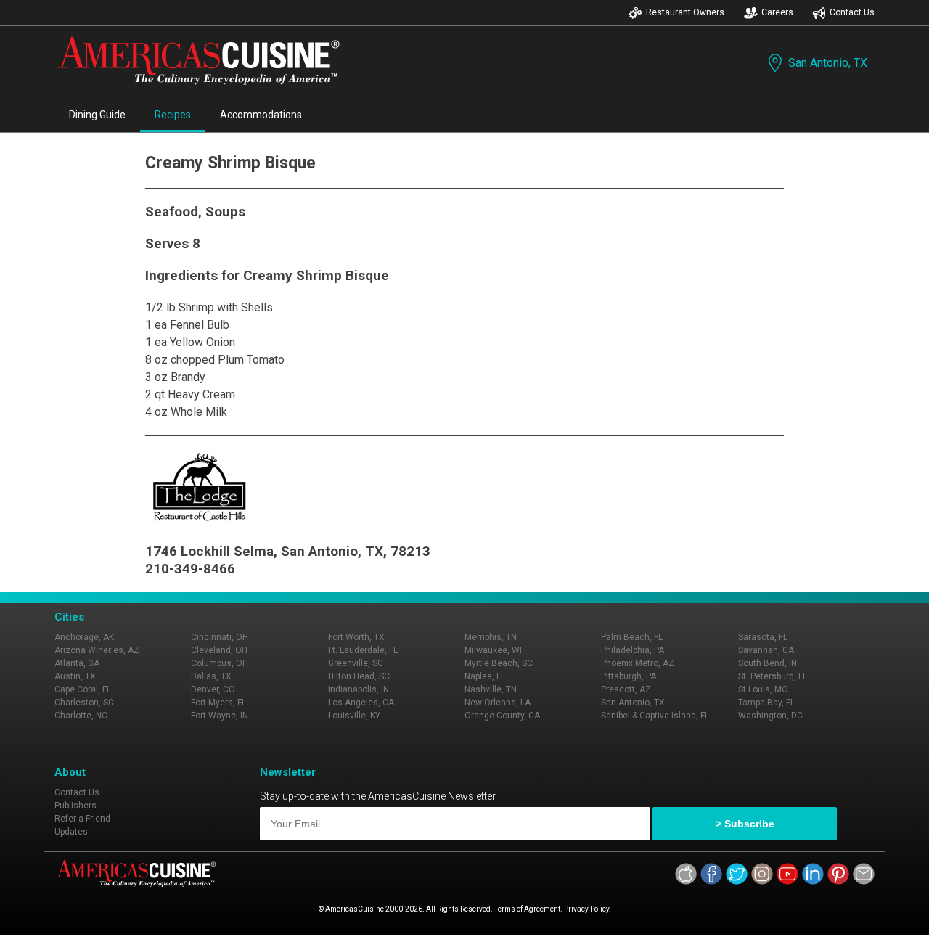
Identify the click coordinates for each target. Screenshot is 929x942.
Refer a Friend (82, 819)
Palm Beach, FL (632, 637)
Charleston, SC (84, 702)
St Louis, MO (763, 689)
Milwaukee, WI (493, 650)
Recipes (173, 114)
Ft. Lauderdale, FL (363, 650)
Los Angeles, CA (361, 702)
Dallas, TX (211, 676)
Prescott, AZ (626, 689)
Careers (777, 12)
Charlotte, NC (80, 715)
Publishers (75, 805)
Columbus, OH (219, 663)
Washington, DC (770, 715)
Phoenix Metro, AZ (637, 663)
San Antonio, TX (827, 63)
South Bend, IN (767, 663)
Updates (71, 832)
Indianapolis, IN (358, 689)
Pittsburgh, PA (628, 676)
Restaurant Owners (685, 12)
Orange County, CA (502, 715)
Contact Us (852, 12)
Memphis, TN (490, 637)
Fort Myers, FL (218, 702)
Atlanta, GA (76, 663)
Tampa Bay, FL (766, 702)
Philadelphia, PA (632, 650)
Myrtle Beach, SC (498, 663)
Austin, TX (75, 676)
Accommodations (261, 114)
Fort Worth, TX (356, 637)
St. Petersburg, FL (772, 676)
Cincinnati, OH (219, 637)
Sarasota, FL (762, 637)
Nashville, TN (490, 689)
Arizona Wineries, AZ (96, 650)
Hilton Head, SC (359, 676)
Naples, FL (484, 676)
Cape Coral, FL (82, 689)
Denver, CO (213, 689)
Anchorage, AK (84, 637)
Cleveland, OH (219, 650)
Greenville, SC (355, 663)
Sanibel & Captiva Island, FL (655, 715)
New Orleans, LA (497, 702)
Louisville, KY (354, 715)
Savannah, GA (766, 650)
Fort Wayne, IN (219, 715)
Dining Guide (97, 114)
